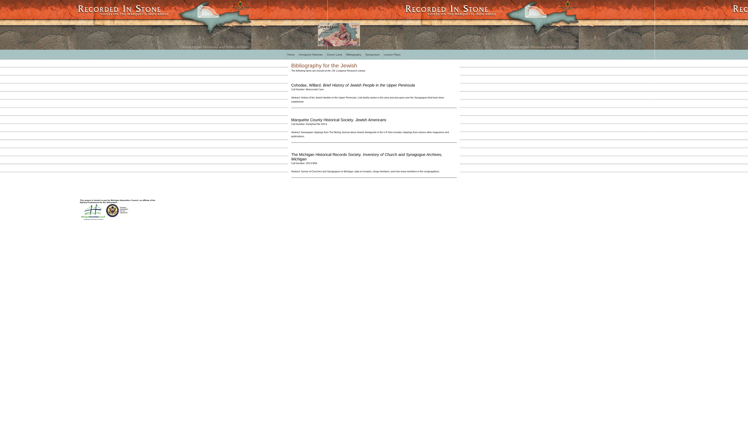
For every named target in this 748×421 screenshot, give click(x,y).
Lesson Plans (392, 54)
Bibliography (353, 54)
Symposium (372, 54)
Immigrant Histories (311, 54)
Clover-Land (334, 54)
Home (291, 54)
